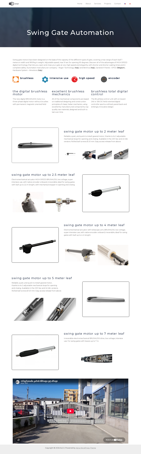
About (88, 4)
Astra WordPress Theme (86, 448)
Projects (107, 4)
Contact (117, 4)
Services (97, 4)
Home (79, 4)
